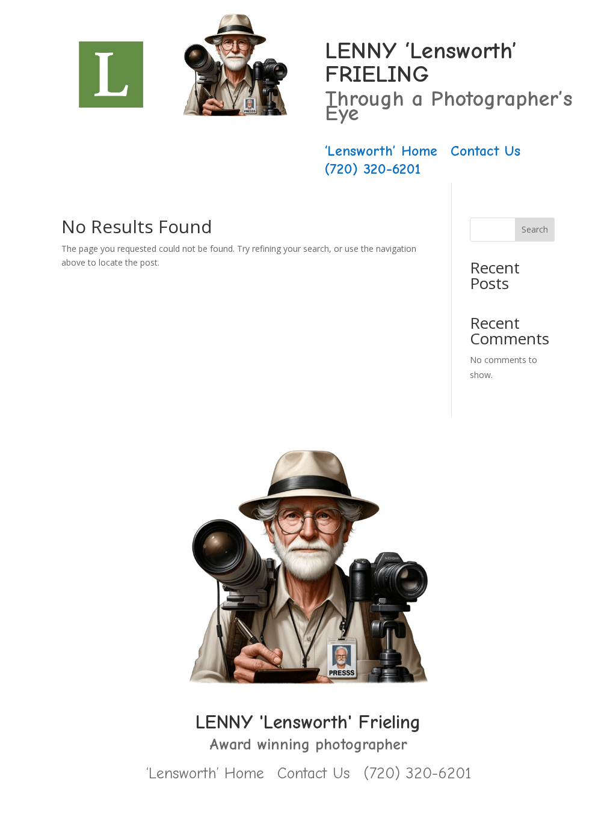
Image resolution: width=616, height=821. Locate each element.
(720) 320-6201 (372, 171)
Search (535, 229)
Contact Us (485, 153)
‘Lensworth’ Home (381, 153)
